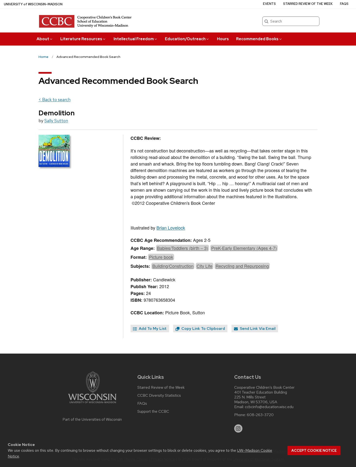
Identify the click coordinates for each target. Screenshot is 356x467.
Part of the (92, 419)
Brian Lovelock (170, 227)
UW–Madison (33, 4)
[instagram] (238, 428)
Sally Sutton (56, 120)
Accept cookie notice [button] (314, 450)
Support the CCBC (153, 411)
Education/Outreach (185, 38)
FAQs (344, 4)
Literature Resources (81, 38)
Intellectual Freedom (134, 38)
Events (269, 4)
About (43, 38)
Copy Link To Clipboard (202, 328)
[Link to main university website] (92, 404)
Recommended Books (257, 38)
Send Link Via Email (257, 328)
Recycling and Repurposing (242, 266)
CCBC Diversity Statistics (159, 395)
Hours (223, 38)
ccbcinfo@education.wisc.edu (269, 406)
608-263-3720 (260, 414)
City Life (204, 266)
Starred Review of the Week (308, 4)
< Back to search (54, 99)
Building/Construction (172, 266)
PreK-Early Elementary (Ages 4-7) (244, 248)
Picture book (161, 257)
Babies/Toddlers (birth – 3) (182, 248)
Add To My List (152, 328)
